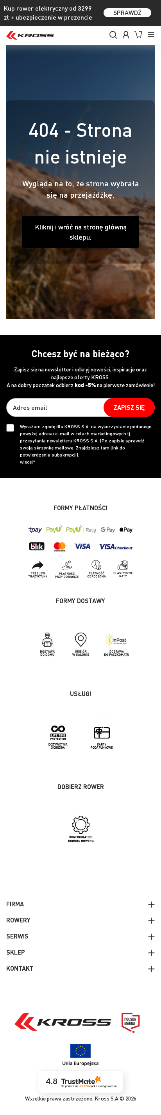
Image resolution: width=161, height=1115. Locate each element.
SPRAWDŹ (127, 12)
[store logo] (30, 35)
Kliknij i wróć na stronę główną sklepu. (81, 231)
